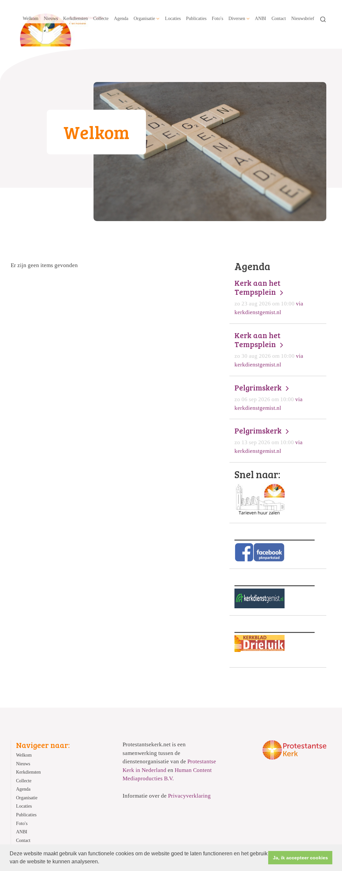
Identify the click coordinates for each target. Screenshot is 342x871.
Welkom (30, 18)
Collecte (101, 18)
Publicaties (196, 18)
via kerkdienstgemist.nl (268, 296)
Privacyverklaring (189, 796)
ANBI (260, 18)
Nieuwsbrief (302, 18)
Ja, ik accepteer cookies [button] (300, 857)
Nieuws (51, 18)
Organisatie (144, 18)
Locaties (173, 18)
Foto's (217, 18)
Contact (279, 18)
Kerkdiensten (75, 18)
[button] (102, 862)
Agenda (121, 18)
